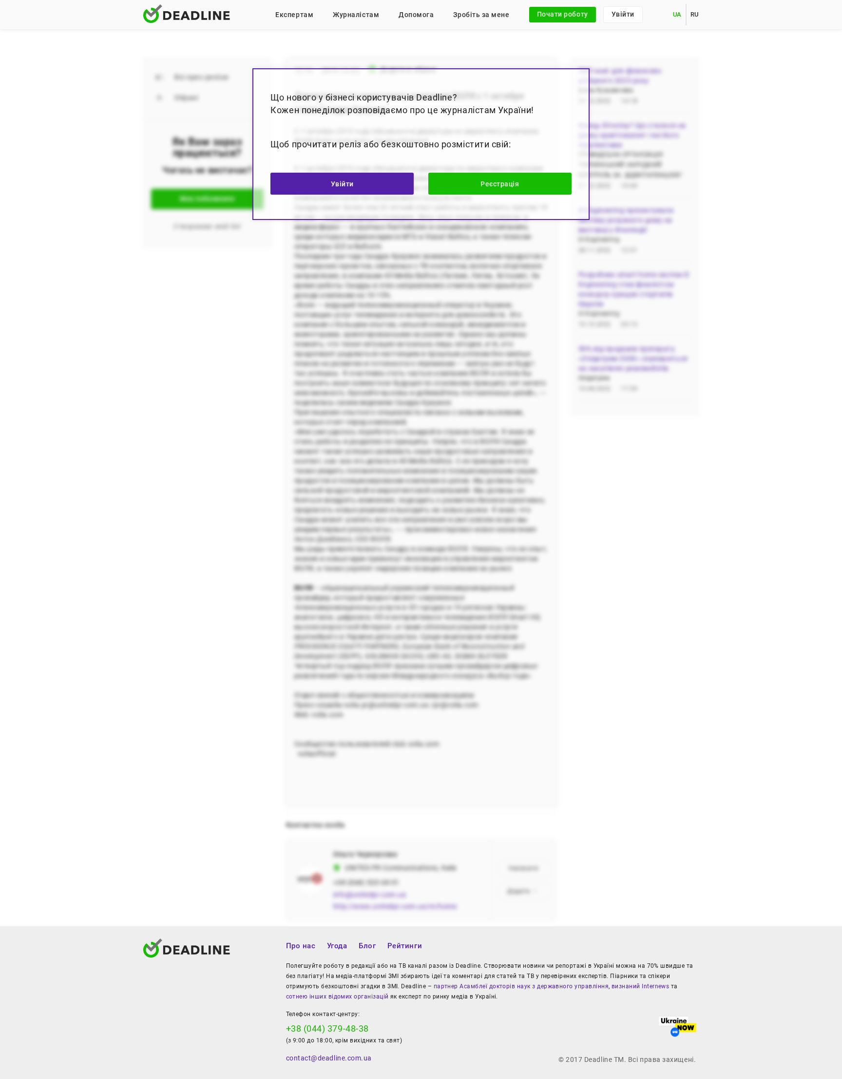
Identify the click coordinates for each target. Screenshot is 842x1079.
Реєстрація (499, 184)
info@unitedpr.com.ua (369, 895)
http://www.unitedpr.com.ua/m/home (395, 906)
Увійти (623, 14)
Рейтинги (404, 945)
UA (677, 14)
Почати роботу (562, 14)
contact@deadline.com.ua (329, 1058)
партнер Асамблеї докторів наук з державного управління (521, 986)
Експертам (294, 15)
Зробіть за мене (481, 15)
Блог (367, 945)
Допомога (416, 15)
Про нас (301, 945)
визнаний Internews (640, 986)
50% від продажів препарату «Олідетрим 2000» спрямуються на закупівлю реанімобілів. (633, 358)
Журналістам (356, 15)
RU (694, 14)
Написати (523, 868)
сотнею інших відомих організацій (337, 996)
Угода (337, 945)
